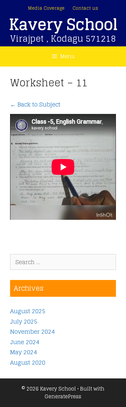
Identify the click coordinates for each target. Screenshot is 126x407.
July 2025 (23, 321)
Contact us (85, 8)
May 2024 (23, 352)
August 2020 (27, 362)
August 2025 (27, 311)
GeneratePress (63, 396)
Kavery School (63, 24)
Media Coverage (46, 8)
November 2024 (32, 331)
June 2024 (24, 342)
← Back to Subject (35, 104)
